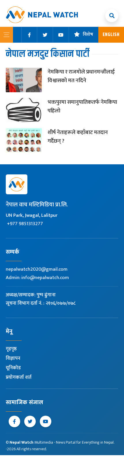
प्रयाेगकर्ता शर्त (18, 377)
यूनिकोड (13, 368)
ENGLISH (111, 34)
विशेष (88, 35)
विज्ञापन (13, 358)
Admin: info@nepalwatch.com (37, 278)
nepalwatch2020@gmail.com (36, 269)
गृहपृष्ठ (11, 349)
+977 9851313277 (25, 224)
